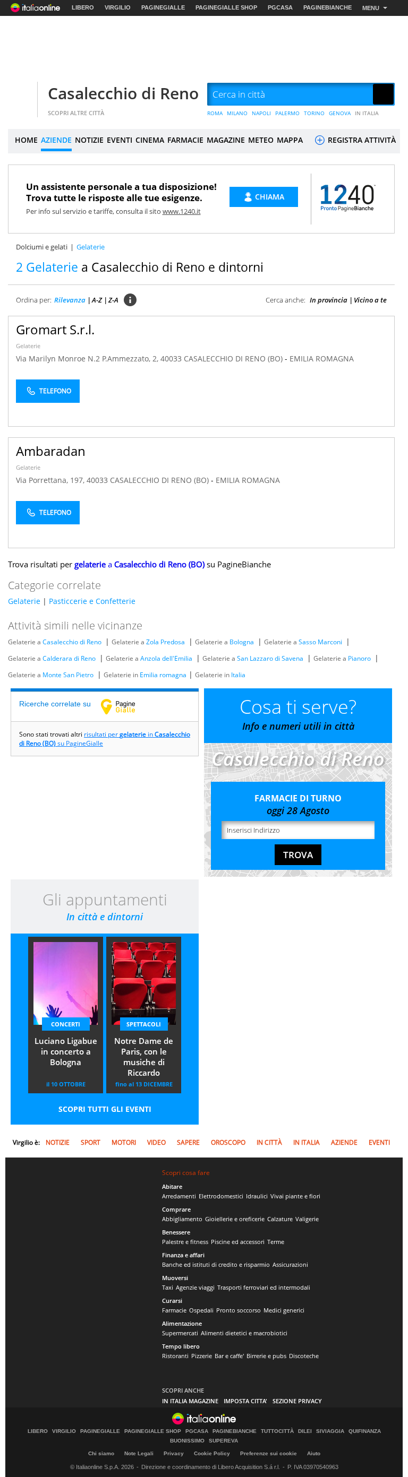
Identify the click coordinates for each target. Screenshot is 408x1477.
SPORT (90, 1142)
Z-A (113, 300)
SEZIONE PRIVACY (297, 1401)
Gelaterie (28, 346)
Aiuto (313, 1453)
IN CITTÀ (269, 1142)
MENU (370, 8)
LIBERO (83, 7)
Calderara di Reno (69, 658)
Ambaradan (51, 451)
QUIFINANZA (364, 1431)
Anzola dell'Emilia (166, 658)
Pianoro (359, 658)
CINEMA (149, 140)
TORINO (314, 113)
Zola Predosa (165, 641)
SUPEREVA (223, 1441)
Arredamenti (179, 1196)
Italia (238, 674)
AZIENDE (56, 140)
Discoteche (304, 1356)
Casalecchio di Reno (123, 93)
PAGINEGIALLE (163, 7)
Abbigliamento (182, 1219)
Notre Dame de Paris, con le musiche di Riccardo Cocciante (143, 1057)
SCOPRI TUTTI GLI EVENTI (104, 1109)
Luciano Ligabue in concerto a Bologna (66, 1051)
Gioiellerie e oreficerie (235, 1219)
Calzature (280, 1219)
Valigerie (307, 1219)
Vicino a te (370, 300)
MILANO (237, 113)
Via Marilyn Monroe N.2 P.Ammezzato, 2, (88, 358)
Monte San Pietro (68, 674)
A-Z (97, 300)
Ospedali (201, 1310)
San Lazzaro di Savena (270, 658)
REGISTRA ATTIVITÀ (361, 140)
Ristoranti (175, 1356)
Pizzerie (201, 1356)
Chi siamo (101, 1453)
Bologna (242, 641)
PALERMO (287, 113)
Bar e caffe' (229, 1356)
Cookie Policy (212, 1453)
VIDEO (156, 1142)
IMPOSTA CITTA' (245, 1401)
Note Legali (139, 1453)
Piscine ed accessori (238, 1242)
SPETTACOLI (143, 1024)
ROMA (215, 113)
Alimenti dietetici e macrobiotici (244, 1333)
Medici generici (284, 1310)
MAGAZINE (226, 140)
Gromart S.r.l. (55, 329)
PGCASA (280, 7)
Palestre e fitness (185, 1242)
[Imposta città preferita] (21, 95)
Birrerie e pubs (266, 1356)
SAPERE (188, 1142)
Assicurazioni (290, 1264)
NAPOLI (261, 113)
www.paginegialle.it (126, 706)
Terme (275, 1242)
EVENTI (119, 140)
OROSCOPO (228, 1142)
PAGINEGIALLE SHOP (226, 7)
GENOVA (340, 113)
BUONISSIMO (187, 1441)
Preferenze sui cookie (268, 1453)
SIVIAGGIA (330, 1431)
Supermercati (180, 1333)
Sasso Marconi (320, 641)
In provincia (328, 300)
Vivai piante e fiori (295, 1196)
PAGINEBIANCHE (327, 7)
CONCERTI (65, 1024)
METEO (261, 140)
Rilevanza (70, 300)
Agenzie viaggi (195, 1287)
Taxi (167, 1287)
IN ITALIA (367, 113)
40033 (171, 358)
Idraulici (257, 1196)
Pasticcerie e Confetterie (92, 601)
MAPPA (290, 140)
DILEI (305, 1431)
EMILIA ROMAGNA (322, 358)
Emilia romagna (163, 674)
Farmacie (174, 1310)
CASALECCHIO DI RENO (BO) (234, 358)
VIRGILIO (118, 7)
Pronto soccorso (238, 1310)
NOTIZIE (89, 140)
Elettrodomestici (221, 1196)
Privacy (174, 1453)
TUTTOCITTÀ (277, 1431)
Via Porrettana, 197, (51, 480)
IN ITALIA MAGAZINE (190, 1401)
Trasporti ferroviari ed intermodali (263, 1287)
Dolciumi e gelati (41, 247)
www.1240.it (182, 211)
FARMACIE (185, 140)
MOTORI (124, 1142)
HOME (26, 140)
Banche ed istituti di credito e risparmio (216, 1264)
